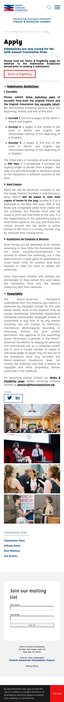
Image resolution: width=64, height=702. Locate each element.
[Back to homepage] (15, 8)
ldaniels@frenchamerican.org (35, 384)
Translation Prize (33, 32)
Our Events (10, 556)
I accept (57, 693)
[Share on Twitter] (9, 398)
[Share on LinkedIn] (17, 398)
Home (7, 32)
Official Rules (12, 545)
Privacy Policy (32, 666)
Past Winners (12, 550)
